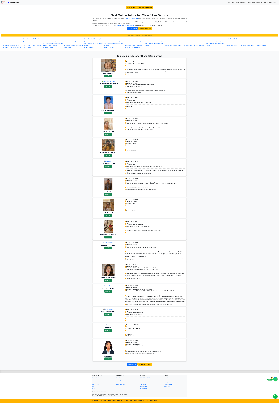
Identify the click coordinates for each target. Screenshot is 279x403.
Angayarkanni (108, 131)
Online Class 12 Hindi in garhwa (11, 45)
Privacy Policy (167, 382)
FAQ (265, 2)
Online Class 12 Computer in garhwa (174, 41)
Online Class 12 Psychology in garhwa (236, 45)
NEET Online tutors (69, 47)
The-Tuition (143, 384)
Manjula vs (108, 213)
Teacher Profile (235, 2)
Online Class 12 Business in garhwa (113, 41)
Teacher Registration (145, 7)
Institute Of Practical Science (147, 380)
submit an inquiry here (128, 25)
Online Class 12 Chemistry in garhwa (134, 41)
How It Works (259, 2)
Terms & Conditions (168, 384)
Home (229, 2)
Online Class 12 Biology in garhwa (73, 41)
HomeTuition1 (143, 386)
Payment (151, 400)
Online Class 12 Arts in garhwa (51, 41)
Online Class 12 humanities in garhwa (73, 45)
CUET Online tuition (109, 47)
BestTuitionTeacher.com (132, 18)
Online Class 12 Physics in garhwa (195, 45)
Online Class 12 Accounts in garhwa (12, 41)
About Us (166, 377)
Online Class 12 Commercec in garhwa (155, 41)
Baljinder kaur (108, 164)
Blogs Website (143, 388)
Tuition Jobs (243, 2)
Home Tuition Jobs (120, 384)
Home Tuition (119, 377)
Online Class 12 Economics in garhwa (195, 41)
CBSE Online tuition (28, 47)
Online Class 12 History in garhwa (32, 45)
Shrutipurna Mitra (108, 277)
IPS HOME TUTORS (145, 377)
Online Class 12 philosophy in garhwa (175, 45)
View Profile (108, 76)
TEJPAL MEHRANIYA (108, 110)
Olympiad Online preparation (132, 47)
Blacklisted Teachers (121, 382)
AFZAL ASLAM (108, 73)
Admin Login (167, 386)
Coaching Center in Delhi (122, 380)
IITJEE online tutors (89, 47)
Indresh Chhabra (108, 312)
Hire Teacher (131, 7)
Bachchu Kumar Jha (108, 153)
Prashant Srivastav (108, 234)
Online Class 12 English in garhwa (215, 41)
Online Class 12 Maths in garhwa (133, 45)
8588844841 (15, 2)
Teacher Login (251, 2)
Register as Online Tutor (145, 28)
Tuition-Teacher (143, 382)
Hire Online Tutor (132, 28)
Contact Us (269, 2)
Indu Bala (108, 356)
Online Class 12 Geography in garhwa (257, 41)
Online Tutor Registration (144, 364)
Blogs (274, 2)
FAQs (155, 400)
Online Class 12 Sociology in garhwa (256, 45)
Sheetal (108, 327)
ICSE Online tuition (48, 47)
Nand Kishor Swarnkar (108, 84)
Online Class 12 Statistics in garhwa (12, 47)
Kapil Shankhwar (108, 245)
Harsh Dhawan (108, 288)
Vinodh (108, 191)
